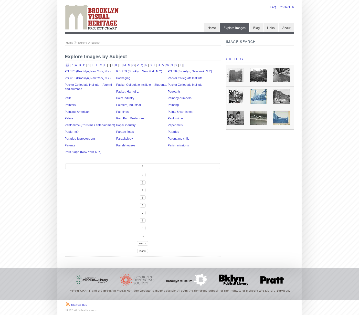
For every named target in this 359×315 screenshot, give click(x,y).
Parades (173, 132)
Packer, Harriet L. (127, 91)
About (286, 28)
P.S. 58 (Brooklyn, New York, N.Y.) (190, 71)
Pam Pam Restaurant (130, 118)
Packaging (123, 78)
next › (142, 243)
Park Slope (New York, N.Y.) (83, 152)
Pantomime (175, 118)
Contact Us (287, 7)
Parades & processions (80, 138)
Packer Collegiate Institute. (185, 84)
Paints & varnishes (180, 112)
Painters (70, 105)
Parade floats (125, 132)
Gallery (235, 59)
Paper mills (175, 125)
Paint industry (125, 98)
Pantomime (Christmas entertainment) (90, 125)
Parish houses (125, 145)
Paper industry (126, 125)
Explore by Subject (89, 42)
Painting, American (77, 112)
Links (271, 28)
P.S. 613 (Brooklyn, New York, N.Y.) (88, 78)
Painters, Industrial (128, 105)
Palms (69, 118)
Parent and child (179, 138)
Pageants (174, 91)
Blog (256, 28)
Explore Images (234, 28)
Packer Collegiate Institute (185, 78)
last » (142, 250)
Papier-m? (72, 132)
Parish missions (178, 145)
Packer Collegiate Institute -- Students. (141, 84)
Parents (70, 145)
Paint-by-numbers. (180, 98)
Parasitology (124, 138)
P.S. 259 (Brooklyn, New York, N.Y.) (139, 71)
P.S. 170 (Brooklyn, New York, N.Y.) (88, 71)
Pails (68, 98)
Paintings (122, 112)
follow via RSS (79, 305)
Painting (173, 105)
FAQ (273, 7)
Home (212, 28)
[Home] (91, 28)
